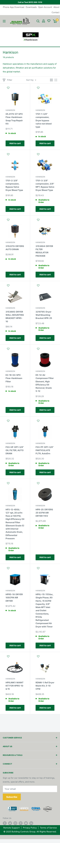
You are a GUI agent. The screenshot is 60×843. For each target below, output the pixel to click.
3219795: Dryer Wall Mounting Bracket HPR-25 (44, 315)
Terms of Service (48, 827)
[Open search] (38, 21)
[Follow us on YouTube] (26, 823)
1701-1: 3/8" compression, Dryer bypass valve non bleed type (44, 120)
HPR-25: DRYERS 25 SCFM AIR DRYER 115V (44, 512)
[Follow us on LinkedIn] (31, 823)
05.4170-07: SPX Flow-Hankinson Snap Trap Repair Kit (14, 119)
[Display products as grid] (51, 80)
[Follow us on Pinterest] (21, 823)
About (56, 7)
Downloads (31, 7)
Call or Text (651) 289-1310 (30, 2)
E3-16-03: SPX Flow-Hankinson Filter (14, 378)
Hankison (10, 110)
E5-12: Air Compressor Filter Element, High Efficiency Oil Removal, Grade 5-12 (45, 383)
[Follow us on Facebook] (5, 823)
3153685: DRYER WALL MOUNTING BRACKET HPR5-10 (15, 316)
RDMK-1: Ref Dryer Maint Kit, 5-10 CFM (45, 685)
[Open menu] (4, 21)
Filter (9, 80)
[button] (15, 89)
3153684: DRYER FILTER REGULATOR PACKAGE (44, 251)
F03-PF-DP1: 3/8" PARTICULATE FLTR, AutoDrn (45, 450)
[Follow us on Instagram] (15, 823)
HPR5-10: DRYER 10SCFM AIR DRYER (14, 597)
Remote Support (11, 827)
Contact (55, 12)
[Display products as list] (56, 80)
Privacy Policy (30, 827)
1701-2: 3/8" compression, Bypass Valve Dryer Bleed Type (14, 185)
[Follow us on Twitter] (10, 823)
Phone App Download (13, 7)
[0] (55, 21)
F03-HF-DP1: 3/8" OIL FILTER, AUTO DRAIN (15, 450)
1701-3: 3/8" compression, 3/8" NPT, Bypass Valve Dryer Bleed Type (45, 185)
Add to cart (15, 143)
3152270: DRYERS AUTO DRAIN (15, 248)
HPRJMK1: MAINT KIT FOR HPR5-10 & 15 (14, 685)
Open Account (45, 7)
